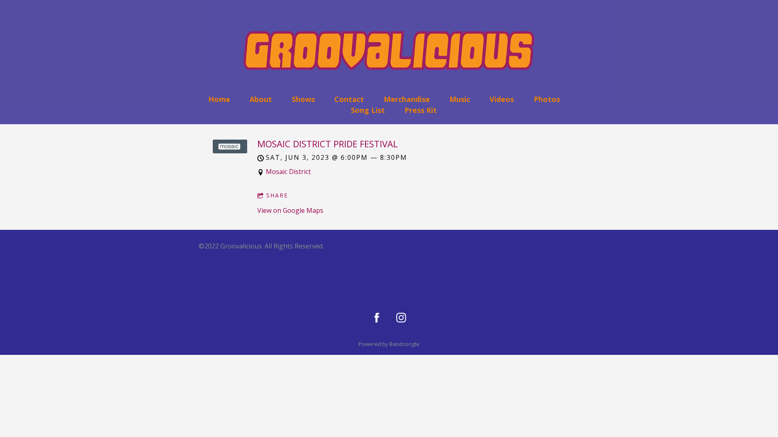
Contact (349, 99)
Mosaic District (288, 171)
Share (277, 195)
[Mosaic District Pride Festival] (230, 150)
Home (219, 99)
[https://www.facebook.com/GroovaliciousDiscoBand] (377, 317)
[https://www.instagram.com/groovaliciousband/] (401, 317)
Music (459, 99)
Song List (368, 110)
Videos (501, 99)
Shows (303, 99)
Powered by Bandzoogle (389, 344)
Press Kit (420, 110)
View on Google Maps (290, 210)
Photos (547, 99)
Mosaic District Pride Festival (327, 144)
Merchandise (407, 99)
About (261, 99)
